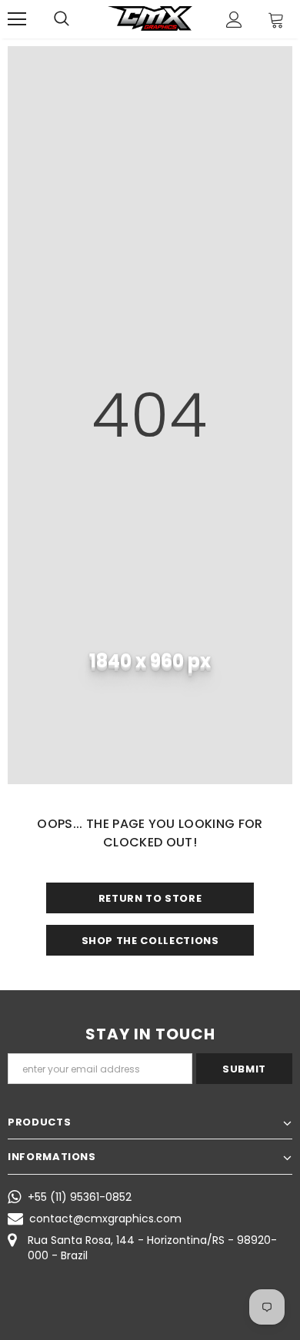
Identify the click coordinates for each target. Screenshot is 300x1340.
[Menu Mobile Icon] (17, 19)
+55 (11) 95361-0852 (80, 1197)
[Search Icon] (61, 19)
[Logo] (150, 18)
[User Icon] (234, 20)
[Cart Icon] (276, 19)
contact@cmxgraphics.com (105, 1218)
